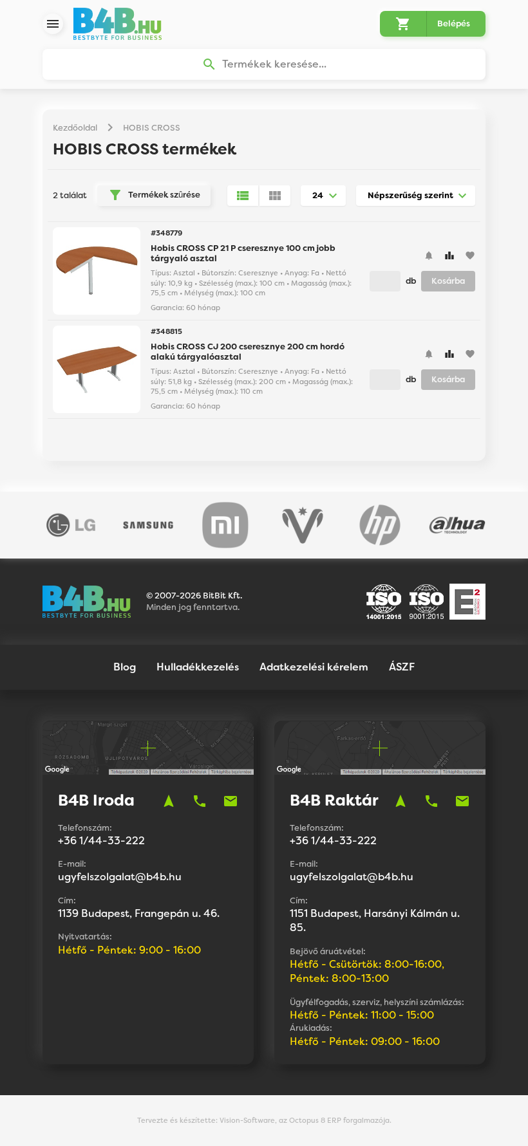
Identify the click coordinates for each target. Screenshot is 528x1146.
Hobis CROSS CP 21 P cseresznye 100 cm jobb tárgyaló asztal (243, 253)
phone (199, 801)
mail (230, 801)
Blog (124, 667)
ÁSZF (402, 667)
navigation (168, 801)
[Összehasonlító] (449, 255)
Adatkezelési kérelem (313, 667)
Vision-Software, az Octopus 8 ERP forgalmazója (305, 1120)
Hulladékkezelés (197, 667)
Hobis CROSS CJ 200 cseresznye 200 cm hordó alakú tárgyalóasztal (247, 351)
